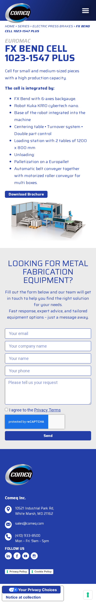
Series (23, 26)
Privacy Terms (47, 410)
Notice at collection (23, 597)
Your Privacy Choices (37, 589)
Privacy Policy (18, 571)
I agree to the (35, 410)
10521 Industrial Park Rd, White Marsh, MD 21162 (34, 510)
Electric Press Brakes (52, 26)
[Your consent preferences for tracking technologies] (87, 594)
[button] (85, 10)
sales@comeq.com (29, 523)
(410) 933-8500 (27, 535)
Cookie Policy (42, 571)
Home (10, 26)
